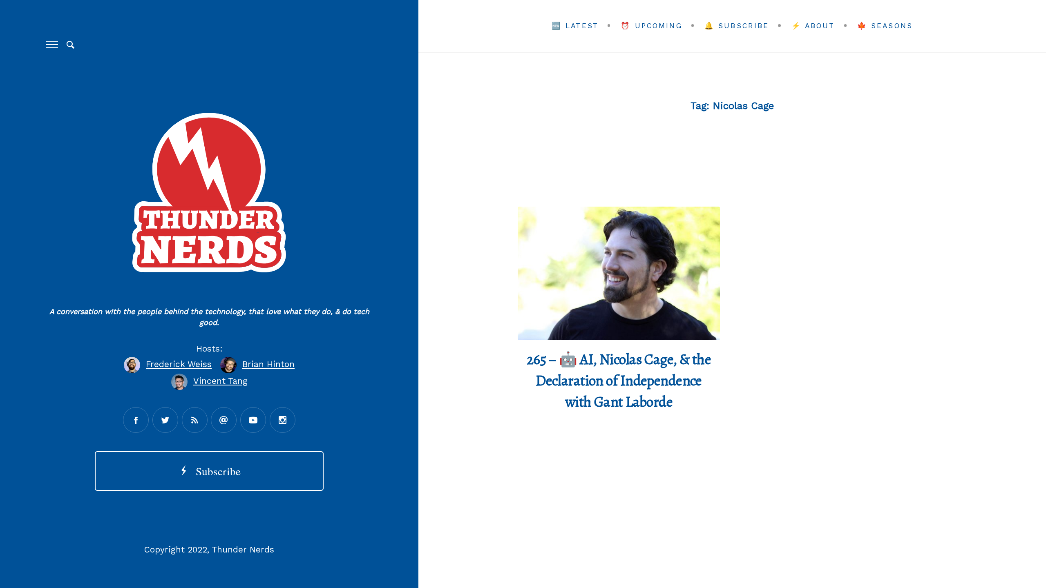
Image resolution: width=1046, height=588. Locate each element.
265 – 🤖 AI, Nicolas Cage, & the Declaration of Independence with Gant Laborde (619, 380)
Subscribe (215, 471)
